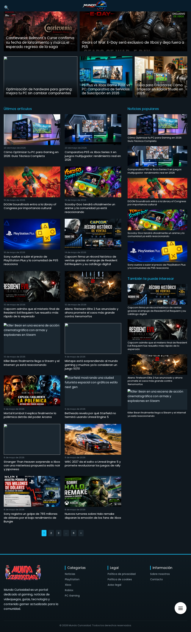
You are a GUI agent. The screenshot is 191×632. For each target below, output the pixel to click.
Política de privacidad (122, 574)
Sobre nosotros (160, 574)
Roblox (69, 590)
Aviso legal (114, 585)
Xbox (68, 585)
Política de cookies (120, 579)
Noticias (70, 574)
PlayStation (72, 579)
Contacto (156, 579)
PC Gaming (72, 595)
